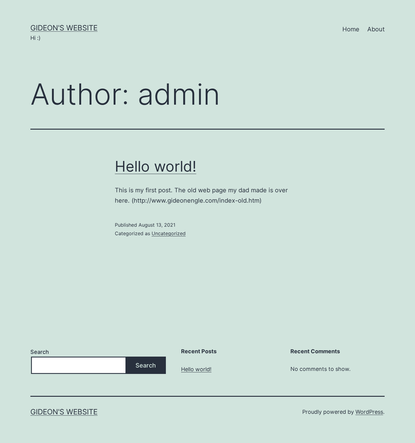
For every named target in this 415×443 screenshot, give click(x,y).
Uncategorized (169, 233)
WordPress (369, 412)
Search (39, 352)
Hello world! (155, 166)
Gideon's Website (64, 27)
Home (350, 29)
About (376, 29)
